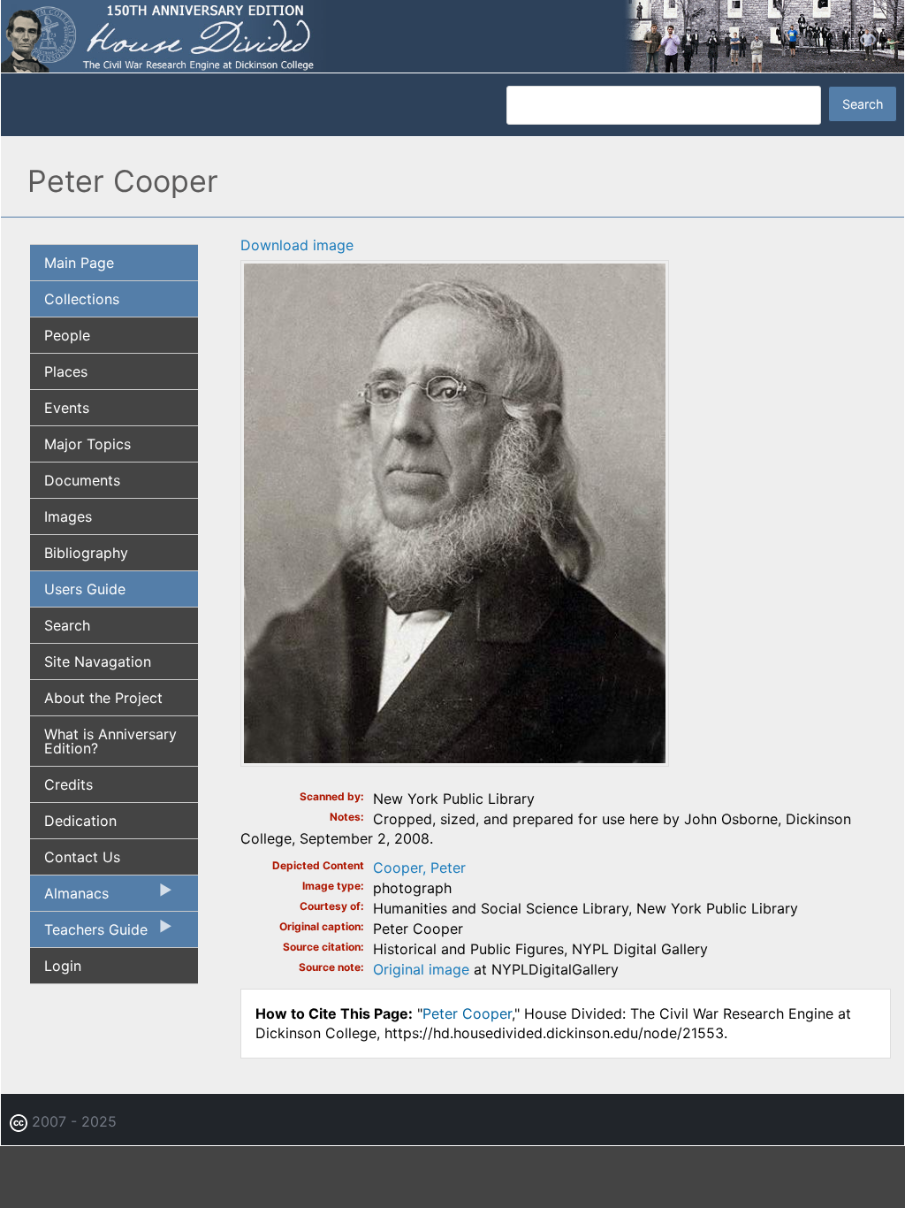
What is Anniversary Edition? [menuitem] (110, 741)
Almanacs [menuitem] (69, 897)
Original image (421, 969)
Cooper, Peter (419, 867)
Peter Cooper (467, 1013)
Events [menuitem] (66, 408)
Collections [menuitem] (81, 299)
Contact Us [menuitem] (82, 857)
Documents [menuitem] (82, 480)
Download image (297, 245)
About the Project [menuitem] (103, 698)
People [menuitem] (67, 335)
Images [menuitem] (68, 516)
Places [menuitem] (65, 371)
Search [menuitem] (67, 625)
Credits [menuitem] (68, 784)
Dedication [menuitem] (80, 821)
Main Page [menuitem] (79, 262)
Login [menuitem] (62, 966)
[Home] (452, 35)
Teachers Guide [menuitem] (89, 934)
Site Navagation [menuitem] (97, 661)
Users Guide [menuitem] (84, 589)
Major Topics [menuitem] (87, 444)
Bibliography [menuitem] (86, 553)
